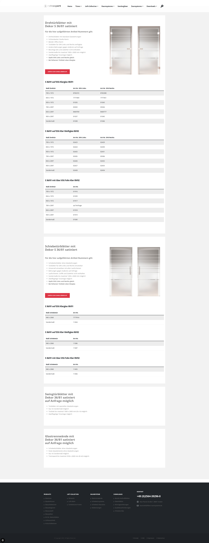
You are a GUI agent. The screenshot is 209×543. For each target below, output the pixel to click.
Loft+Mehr (72, 501)
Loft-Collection (91, 6)
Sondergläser (123, 6)
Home (69, 6)
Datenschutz (161, 538)
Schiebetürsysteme (98, 501)
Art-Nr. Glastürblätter (52, 517)
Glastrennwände (97, 498)
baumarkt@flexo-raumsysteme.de (151, 506)
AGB (143, 538)
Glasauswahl (49, 511)
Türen (77, 6)
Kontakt (136, 538)
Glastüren (48, 498)
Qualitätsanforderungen (123, 508)
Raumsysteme (107, 6)
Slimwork (71, 498)
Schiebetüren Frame (75, 505)
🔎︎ (162, 6)
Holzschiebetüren (51, 523)
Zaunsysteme (136, 6)
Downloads (151, 6)
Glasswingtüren (50, 508)
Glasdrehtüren (50, 501)
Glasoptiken (49, 514)
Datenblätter (119, 501)
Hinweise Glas (120, 511)
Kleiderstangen (97, 508)
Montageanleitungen (122, 505)
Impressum (151, 538)
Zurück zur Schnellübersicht (57, 71)
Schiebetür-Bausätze (99, 505)
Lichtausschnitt (50, 520)
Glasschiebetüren (51, 505)
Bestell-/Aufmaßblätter (122, 498)
